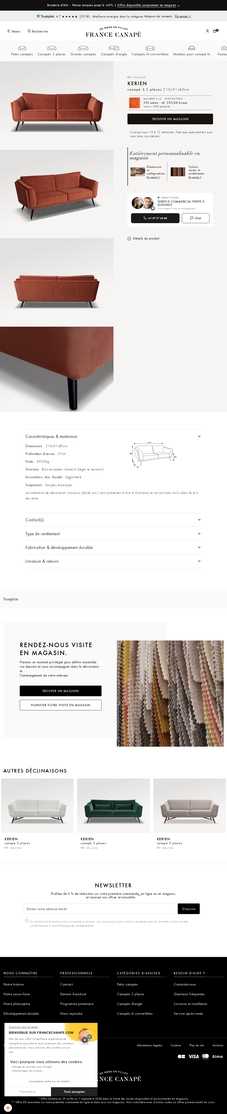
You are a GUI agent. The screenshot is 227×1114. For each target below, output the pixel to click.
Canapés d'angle (114, 54)
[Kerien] (37, 805)
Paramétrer (28, 1091)
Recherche (39, 31)
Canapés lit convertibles (150, 54)
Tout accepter (74, 1091)
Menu (15, 31)
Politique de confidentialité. (76, 925)
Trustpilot (10, 599)
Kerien (17, 842)
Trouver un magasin (170, 119)
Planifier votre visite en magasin (60, 705)
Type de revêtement (42, 533)
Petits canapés (22, 54)
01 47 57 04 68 (157, 218)
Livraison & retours (42, 561)
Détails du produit (145, 238)
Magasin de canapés (167, 16)
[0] (214, 31)
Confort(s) (34, 519)
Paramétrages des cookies (27, 1070)
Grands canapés (83, 54)
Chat (198, 218)
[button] (8, 1108)
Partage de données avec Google (32, 1066)
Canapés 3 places (52, 54)
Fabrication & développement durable (59, 547)
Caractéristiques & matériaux (51, 436)
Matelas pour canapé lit (191, 54)
